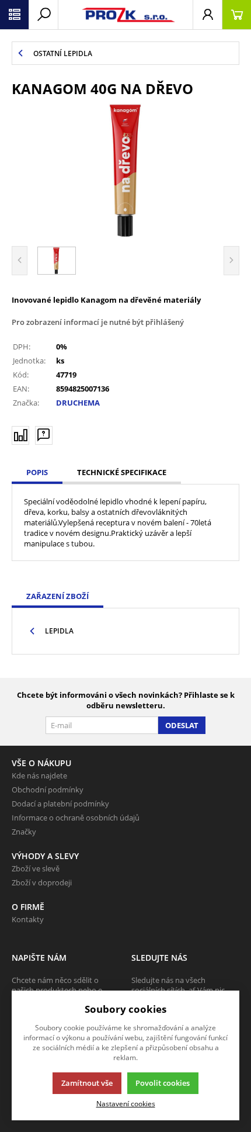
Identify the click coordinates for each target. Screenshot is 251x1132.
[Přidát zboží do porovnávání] (20, 435)
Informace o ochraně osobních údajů (76, 817)
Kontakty (28, 919)
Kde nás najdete (39, 775)
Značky (24, 831)
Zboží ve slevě (36, 868)
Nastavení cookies (125, 1103)
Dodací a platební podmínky (60, 803)
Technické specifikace (121, 472)
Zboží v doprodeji (42, 882)
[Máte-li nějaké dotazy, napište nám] (44, 435)
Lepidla (59, 631)
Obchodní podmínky (47, 789)
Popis (37, 472)
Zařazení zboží (57, 596)
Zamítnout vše (87, 1083)
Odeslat (181, 725)
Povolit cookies (162, 1083)
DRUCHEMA (78, 402)
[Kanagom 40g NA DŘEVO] (125, 170)
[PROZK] (125, 14)
